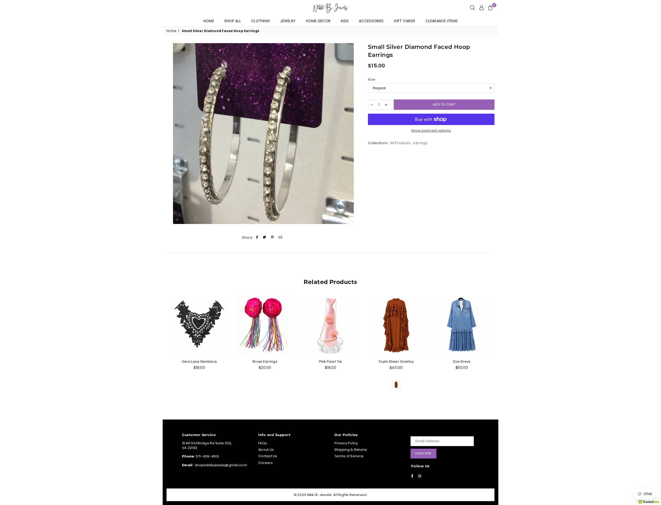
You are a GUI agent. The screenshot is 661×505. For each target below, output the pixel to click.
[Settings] (481, 8)
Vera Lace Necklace (199, 361)
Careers (265, 462)
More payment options (431, 130)
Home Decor (318, 21)
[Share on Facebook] (257, 237)
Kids (345, 21)
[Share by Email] (280, 237)
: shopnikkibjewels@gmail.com (219, 465)
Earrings (420, 143)
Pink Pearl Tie (330, 361)
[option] (263, 133)
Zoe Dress (461, 361)
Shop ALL (232, 21)
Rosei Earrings (265, 361)
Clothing (260, 21)
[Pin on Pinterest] (272, 237)
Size (371, 79)
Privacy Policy (346, 443)
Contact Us (267, 456)
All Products (400, 143)
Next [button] (495, 348)
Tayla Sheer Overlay (396, 361)
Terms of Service (349, 456)
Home (208, 21)
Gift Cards (404, 21)
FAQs (262, 443)
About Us (266, 449)
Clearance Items (442, 21)
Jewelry (288, 21)
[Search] (472, 8)
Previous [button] (165, 348)
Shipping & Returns (350, 449)
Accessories (371, 21)
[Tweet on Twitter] (265, 237)
